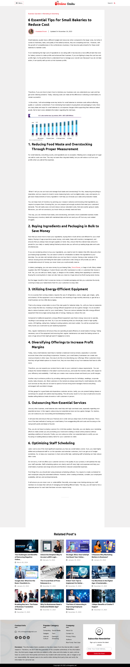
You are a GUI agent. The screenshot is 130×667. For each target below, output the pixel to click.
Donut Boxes (76, 267)
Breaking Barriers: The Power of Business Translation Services (26, 606)
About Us (69, 630)
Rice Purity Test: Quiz (73, 642)
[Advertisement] (116, 36)
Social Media (56, 630)
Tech (53, 633)
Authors (69, 639)
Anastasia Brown (41, 31)
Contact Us (70, 633)
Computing (46, 630)
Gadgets (46, 633)
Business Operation (34, 14)
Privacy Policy (71, 636)
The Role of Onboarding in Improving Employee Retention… (76, 606)
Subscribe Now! (99, 653)
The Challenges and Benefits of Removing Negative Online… (26, 557)
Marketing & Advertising (51, 14)
